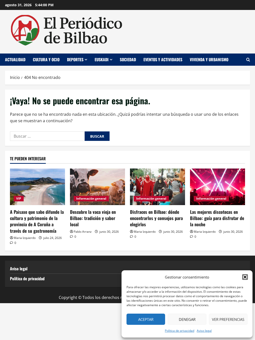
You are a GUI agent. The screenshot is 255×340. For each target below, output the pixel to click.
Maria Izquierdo (25, 238)
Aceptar (145, 319)
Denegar (187, 319)
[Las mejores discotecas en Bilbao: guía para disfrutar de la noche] (217, 187)
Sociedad (128, 59)
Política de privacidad (179, 331)
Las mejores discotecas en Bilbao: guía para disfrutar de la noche (217, 218)
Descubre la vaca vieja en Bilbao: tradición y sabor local (93, 218)
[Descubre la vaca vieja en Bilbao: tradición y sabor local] (97, 187)
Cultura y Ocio (46, 59)
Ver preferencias (228, 319)
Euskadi (102, 59)
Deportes (75, 59)
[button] (245, 277)
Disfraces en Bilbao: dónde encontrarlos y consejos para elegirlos (156, 218)
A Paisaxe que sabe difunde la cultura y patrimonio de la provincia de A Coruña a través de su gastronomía (37, 221)
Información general (91, 198)
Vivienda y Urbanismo (209, 59)
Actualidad (15, 59)
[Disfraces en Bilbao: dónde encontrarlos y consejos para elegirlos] (157, 187)
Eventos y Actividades (162, 59)
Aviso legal (204, 331)
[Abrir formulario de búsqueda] (248, 59)
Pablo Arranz (83, 231)
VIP (18, 198)
